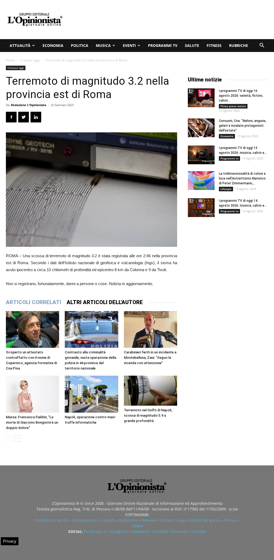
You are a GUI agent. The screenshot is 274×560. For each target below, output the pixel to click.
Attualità (20, 45)
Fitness (214, 45)
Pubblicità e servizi (51, 520)
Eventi (129, 45)
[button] (261, 45)
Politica (79, 45)
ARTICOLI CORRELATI (33, 302)
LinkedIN (160, 531)
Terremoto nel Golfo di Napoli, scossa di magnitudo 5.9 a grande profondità (148, 415)
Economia (53, 45)
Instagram (119, 531)
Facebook (92, 531)
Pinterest (179, 531)
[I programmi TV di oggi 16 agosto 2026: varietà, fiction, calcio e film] (201, 97)
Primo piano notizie (233, 106)
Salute (192, 45)
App (181, 520)
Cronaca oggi (30, 60)
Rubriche (238, 45)
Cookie (137, 525)
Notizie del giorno (205, 520)
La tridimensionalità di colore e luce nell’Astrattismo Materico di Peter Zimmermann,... (242, 178)
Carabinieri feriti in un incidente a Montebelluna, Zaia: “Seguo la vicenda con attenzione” (150, 357)
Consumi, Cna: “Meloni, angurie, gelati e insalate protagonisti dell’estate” (242, 125)
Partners (167, 520)
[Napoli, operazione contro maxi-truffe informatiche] (91, 394)
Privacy (230, 520)
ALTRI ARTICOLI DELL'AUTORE (105, 302)
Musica (103, 45)
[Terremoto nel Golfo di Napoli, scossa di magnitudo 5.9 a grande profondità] (150, 390)
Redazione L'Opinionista (28, 105)
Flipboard (140, 531)
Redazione (128, 520)
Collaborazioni (85, 520)
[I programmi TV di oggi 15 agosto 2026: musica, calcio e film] (201, 154)
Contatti (108, 520)
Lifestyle (225, 189)
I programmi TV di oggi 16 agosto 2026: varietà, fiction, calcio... (241, 95)
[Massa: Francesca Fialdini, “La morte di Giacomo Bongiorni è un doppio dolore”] (32, 394)
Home (10, 60)
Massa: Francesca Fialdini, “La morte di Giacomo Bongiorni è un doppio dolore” (32, 422)
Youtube (198, 531)
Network (148, 520)
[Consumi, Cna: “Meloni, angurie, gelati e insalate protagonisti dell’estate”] (201, 127)
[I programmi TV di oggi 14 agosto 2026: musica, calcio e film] (201, 207)
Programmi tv (162, 45)
